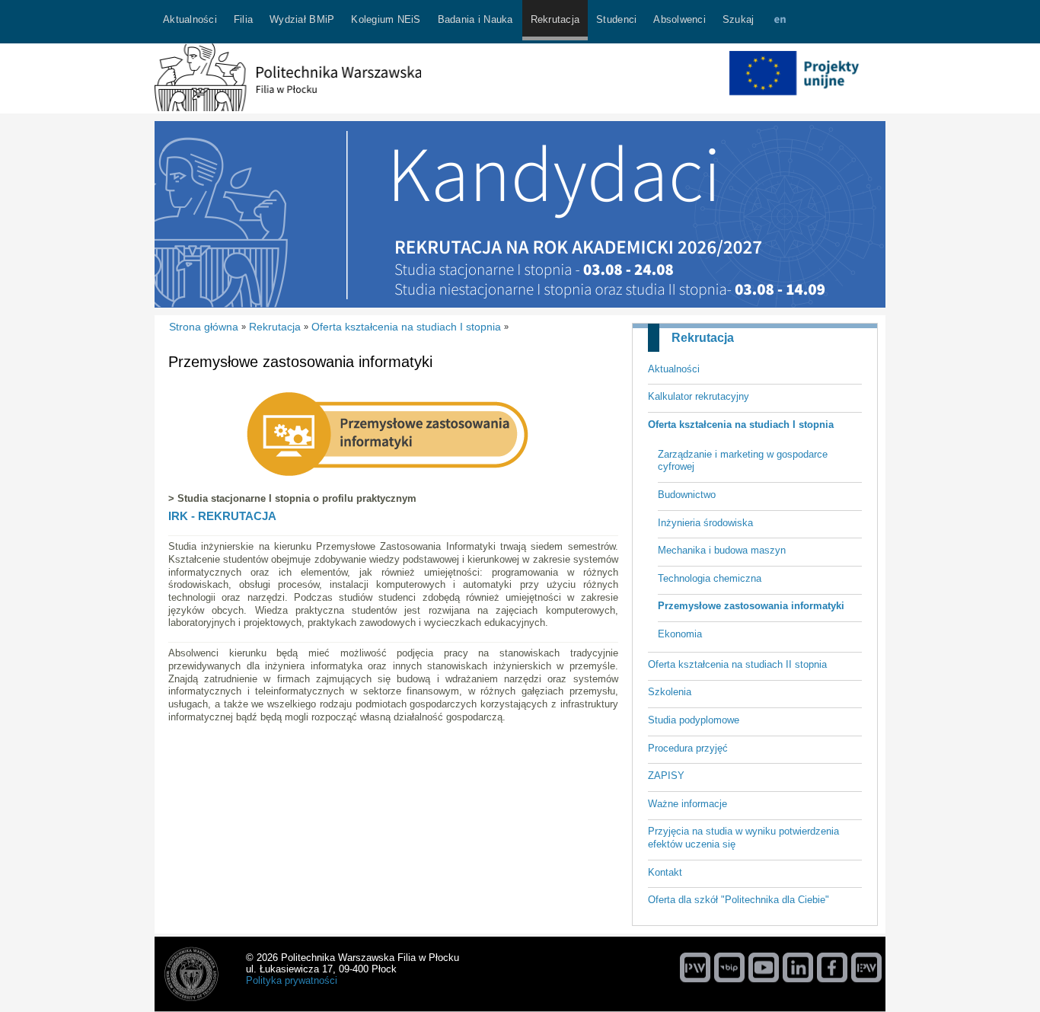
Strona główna (203, 327)
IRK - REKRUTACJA (222, 516)
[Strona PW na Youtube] (763, 967)
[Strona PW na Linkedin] (798, 967)
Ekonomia (680, 634)
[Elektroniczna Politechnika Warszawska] (866, 967)
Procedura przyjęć (688, 748)
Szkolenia (669, 692)
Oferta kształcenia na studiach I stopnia (741, 424)
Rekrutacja (703, 337)
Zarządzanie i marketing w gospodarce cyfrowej (743, 461)
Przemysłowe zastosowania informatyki (751, 605)
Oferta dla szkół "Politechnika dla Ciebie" (738, 899)
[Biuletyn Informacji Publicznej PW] (729, 967)
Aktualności (674, 369)
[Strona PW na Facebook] (832, 967)
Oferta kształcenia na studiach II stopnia (737, 664)
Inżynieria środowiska (705, 522)
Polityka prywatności (291, 980)
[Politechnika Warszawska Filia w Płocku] (288, 107)
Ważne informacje (687, 803)
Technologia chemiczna (709, 578)
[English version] (779, 21)
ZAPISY (666, 775)
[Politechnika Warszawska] (695, 967)
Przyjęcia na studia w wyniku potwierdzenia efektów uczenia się (743, 837)
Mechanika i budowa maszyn (722, 550)
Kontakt (665, 872)
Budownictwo (687, 494)
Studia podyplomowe (693, 720)
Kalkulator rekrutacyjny (698, 396)
